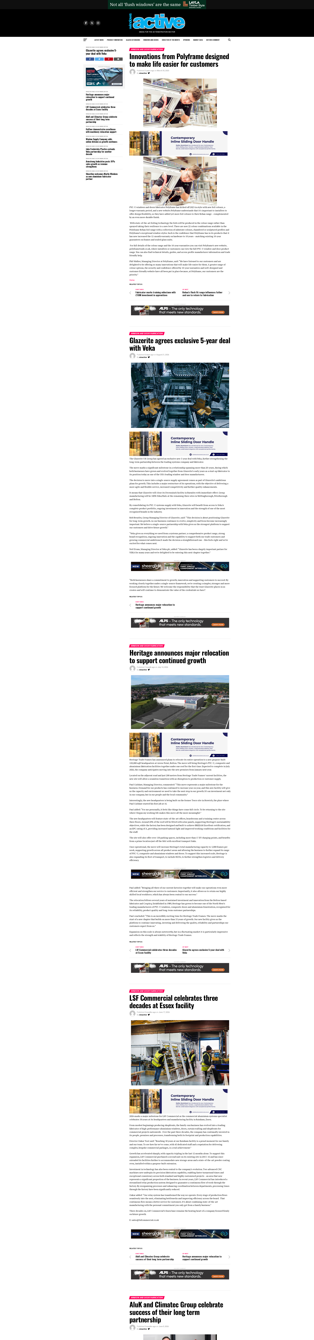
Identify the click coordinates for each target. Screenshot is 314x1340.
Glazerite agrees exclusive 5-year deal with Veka (101, 52)
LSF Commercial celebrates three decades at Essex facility (100, 108)
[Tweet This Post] (99, 59)
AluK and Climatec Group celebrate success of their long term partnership (101, 119)
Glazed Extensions (133, 40)
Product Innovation (115, 40)
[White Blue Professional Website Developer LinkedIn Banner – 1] (178, 155)
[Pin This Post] (109, 59)
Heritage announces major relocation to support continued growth (100, 97)
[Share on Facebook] (90, 59)
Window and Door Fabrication (97, 47)
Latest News (99, 40)
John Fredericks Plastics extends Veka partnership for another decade (100, 151)
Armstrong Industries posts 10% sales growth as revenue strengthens (100, 164)
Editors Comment (213, 40)
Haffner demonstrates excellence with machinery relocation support (101, 130)
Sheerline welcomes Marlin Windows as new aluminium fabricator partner (102, 176)
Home (132, 280)
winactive (143, 73)
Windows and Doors (150, 40)
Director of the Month (171, 40)
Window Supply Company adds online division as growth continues (101, 140)
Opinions (186, 40)
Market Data (198, 40)
